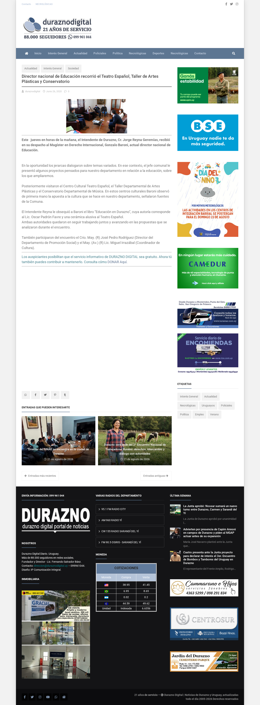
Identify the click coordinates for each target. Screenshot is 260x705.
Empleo (199, 414)
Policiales (99, 53)
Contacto (27, 4)
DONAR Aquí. (118, 262)
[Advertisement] (97, 300)
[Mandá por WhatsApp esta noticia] (26, 395)
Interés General (57, 53)
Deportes (158, 53)
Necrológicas (137, 53)
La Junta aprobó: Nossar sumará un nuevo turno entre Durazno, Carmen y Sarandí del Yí (210, 509)
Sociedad (73, 68)
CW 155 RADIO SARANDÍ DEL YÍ (120, 531)
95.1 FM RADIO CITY (113, 509)
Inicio (37, 53)
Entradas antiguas (154, 475)
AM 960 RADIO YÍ (111, 520)
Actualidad (80, 53)
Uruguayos (208, 405)
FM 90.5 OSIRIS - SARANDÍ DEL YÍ (121, 542)
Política (118, 53)
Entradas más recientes (42, 475)
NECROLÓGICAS (44, 4)
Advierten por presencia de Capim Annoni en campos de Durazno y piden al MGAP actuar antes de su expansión (209, 533)
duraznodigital (33, 91)
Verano (214, 414)
